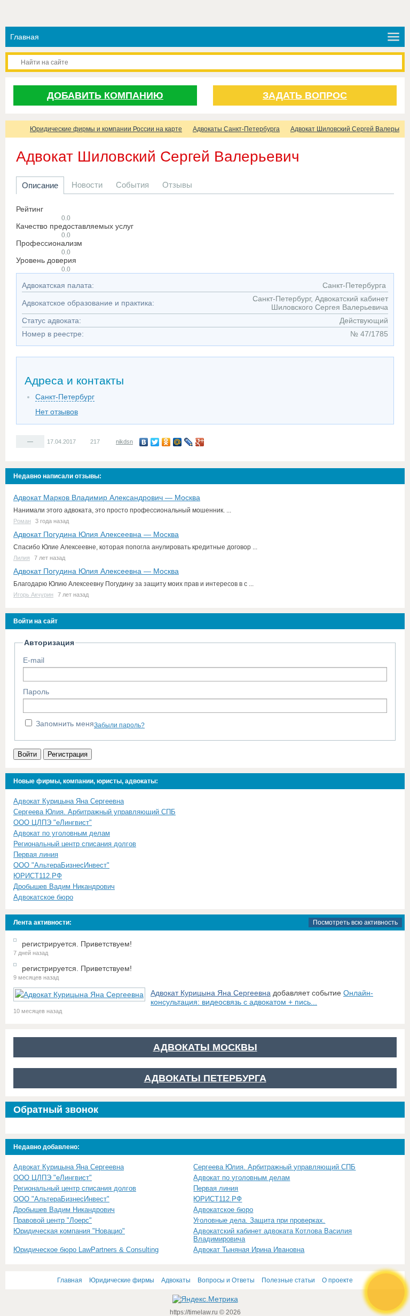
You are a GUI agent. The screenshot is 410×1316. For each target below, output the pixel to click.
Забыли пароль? (119, 725)
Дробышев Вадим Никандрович (64, 886)
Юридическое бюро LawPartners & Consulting (86, 1250)
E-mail (33, 660)
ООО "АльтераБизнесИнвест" (61, 865)
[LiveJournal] (188, 442)
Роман (22, 521)
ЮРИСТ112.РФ (37, 876)
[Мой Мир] (177, 442)
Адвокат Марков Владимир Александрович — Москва (106, 497)
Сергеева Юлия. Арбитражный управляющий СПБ (94, 812)
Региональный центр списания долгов (74, 844)
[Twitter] (155, 442)
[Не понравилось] (39, 441)
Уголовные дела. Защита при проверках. (259, 1220)
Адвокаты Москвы (205, 1047)
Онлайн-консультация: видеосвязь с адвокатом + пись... (262, 997)
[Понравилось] (22, 441)
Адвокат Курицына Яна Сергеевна (68, 801)
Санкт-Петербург (64, 396)
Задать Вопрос (305, 95)
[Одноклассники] (166, 442)
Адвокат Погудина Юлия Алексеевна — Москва (96, 534)
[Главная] (15, 129)
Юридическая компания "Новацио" (69, 1231)
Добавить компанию (105, 95)
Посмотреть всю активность (355, 922)
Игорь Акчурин (33, 594)
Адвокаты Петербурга (205, 1078)
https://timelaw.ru (194, 1312)
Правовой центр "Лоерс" (52, 1220)
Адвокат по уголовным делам (61, 833)
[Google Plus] (200, 442)
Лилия (21, 558)
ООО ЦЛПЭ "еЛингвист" (52, 822)
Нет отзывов (56, 411)
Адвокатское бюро (43, 897)
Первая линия (35, 854)
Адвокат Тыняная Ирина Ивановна (248, 1250)
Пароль (36, 691)
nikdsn (124, 441)
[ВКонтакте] (143, 442)
